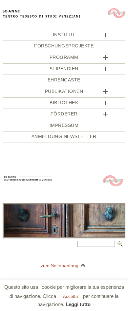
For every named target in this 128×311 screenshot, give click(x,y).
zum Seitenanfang (59, 265)
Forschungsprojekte (64, 45)
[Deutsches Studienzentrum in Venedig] (64, 29)
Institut (64, 34)
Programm (64, 57)
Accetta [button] (70, 296)
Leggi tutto (78, 304)
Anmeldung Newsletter (64, 136)
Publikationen (64, 91)
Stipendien (64, 68)
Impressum (64, 125)
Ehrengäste (64, 80)
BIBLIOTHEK (64, 102)
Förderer (64, 114)
